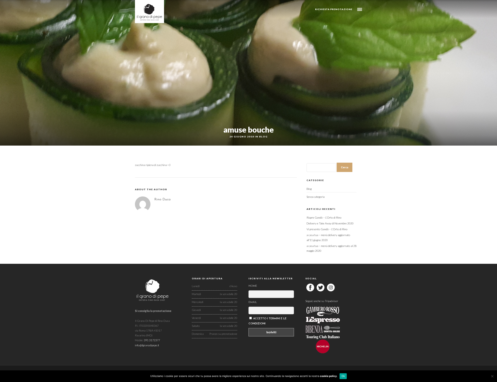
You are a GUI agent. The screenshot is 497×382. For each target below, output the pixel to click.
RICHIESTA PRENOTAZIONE (333, 9)
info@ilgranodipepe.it (147, 345)
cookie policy (328, 376)
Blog (263, 136)
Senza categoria (316, 196)
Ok (343, 376)
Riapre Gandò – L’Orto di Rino (324, 217)
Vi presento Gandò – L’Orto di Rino (327, 229)
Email (252, 302)
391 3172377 (152, 340)
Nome (252, 286)
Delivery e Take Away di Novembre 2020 (330, 223)
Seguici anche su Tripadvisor (321, 301)
